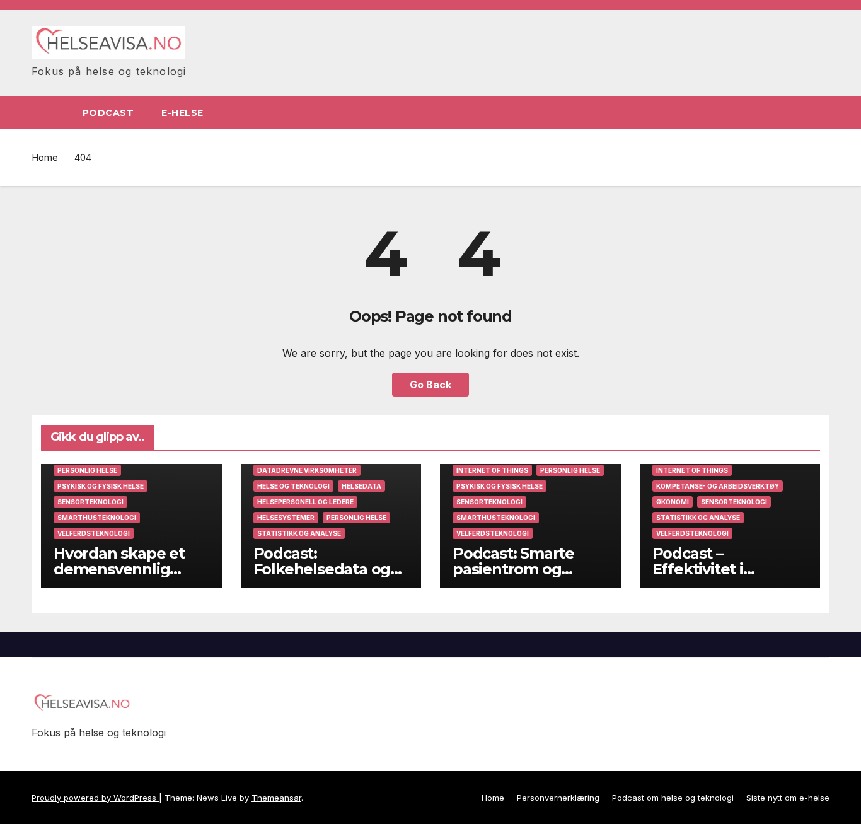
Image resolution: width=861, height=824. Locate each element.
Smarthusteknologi (96, 517)
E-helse (183, 113)
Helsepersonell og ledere (305, 502)
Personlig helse (87, 470)
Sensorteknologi (90, 502)
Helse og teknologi (293, 486)
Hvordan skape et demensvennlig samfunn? (119, 569)
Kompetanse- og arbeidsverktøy (717, 486)
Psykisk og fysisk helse (100, 486)
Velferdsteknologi (93, 533)
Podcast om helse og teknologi (673, 797)
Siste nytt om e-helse (787, 797)
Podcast (108, 113)
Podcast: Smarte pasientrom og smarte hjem (513, 569)
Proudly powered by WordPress (95, 797)
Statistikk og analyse (299, 533)
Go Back (430, 384)
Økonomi (672, 502)
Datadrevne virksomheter (307, 470)
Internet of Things (492, 470)
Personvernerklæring (558, 797)
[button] (820, 113)
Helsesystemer (286, 517)
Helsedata (361, 486)
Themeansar (276, 797)
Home (45, 157)
